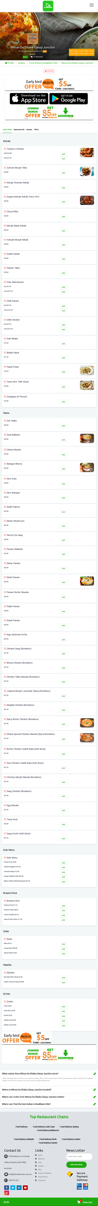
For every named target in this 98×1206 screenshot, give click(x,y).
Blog (39, 1170)
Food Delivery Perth (48, 1139)
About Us (41, 1159)
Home (40, 1155)
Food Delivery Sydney (69, 1127)
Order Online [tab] (7, 130)
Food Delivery (21, 1127)
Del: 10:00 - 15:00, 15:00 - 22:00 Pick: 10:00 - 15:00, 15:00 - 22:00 (82, 52)
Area (39, 1162)
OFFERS (50, 71)
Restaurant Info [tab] (19, 130)
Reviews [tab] (29, 130)
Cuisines (41, 1166)
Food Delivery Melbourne (48, 1130)
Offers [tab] (36, 130)
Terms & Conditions (45, 1173)
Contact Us (42, 1180)
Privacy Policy (43, 1177)
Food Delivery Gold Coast (44, 1127)
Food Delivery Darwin (48, 1143)
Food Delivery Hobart (71, 1139)
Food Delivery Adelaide (24, 1139)
